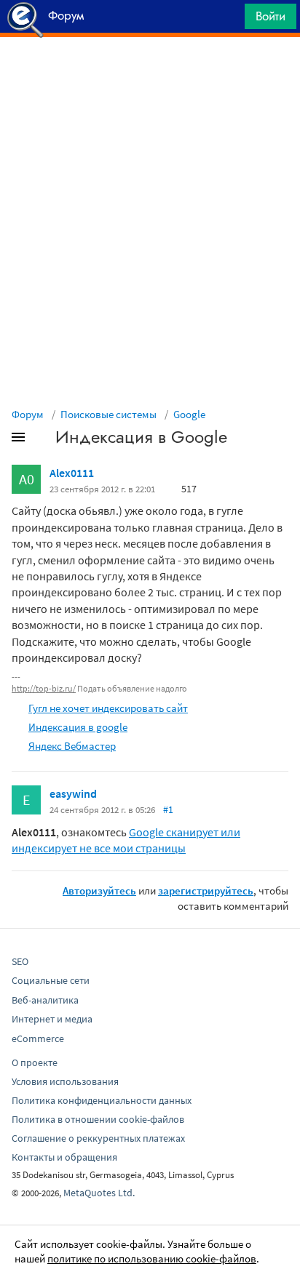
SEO (20, 961)
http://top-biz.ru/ (44, 688)
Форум (28, 414)
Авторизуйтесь (99, 890)
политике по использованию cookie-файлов (151, 1258)
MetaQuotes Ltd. (99, 1192)
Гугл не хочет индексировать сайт (108, 708)
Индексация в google (77, 727)
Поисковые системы (108, 414)
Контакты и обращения (64, 1157)
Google (189, 414)
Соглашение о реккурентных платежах (98, 1138)
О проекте (35, 1062)
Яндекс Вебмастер (72, 746)
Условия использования (65, 1081)
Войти (270, 16)
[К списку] (42, 440)
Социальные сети (51, 980)
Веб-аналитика (45, 999)
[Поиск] (228, 20)
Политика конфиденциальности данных (102, 1100)
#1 (168, 809)
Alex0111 (72, 472)
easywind (73, 793)
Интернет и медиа (52, 1018)
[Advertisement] (150, 73)
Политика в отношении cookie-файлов (98, 1119)
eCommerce (38, 1038)
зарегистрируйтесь (205, 890)
